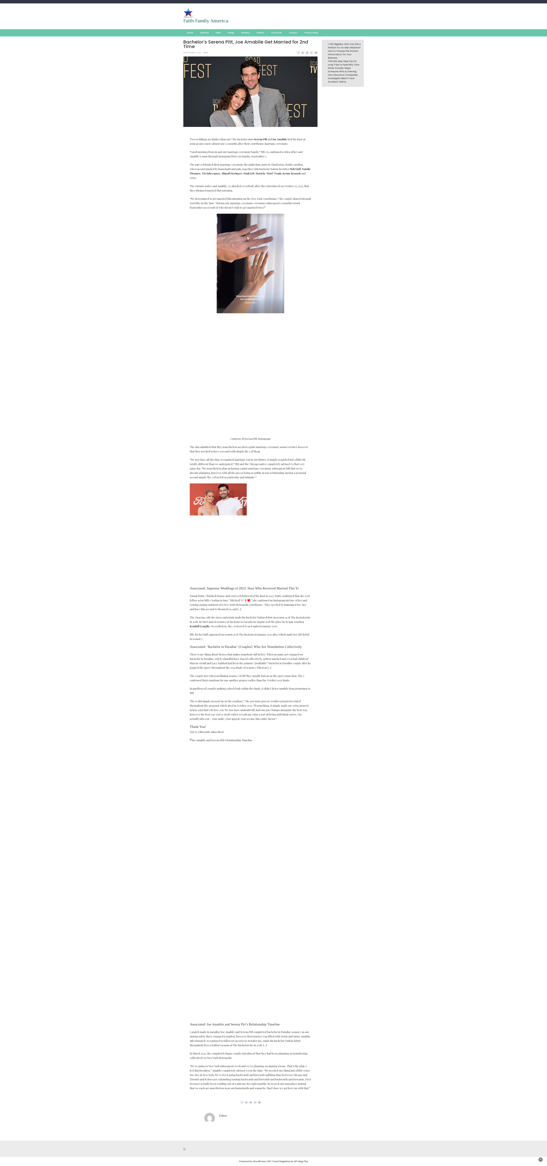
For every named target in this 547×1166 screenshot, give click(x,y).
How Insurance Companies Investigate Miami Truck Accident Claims (343, 78)
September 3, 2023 (193, 52)
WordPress (259, 1161)
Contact (293, 32)
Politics (260, 32)
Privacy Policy (312, 32)
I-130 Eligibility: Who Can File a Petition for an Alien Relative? (344, 46)
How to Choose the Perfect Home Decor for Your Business (343, 54)
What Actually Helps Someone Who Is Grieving (342, 69)
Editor (223, 1115)
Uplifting (204, 32)
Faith (218, 32)
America (245, 32)
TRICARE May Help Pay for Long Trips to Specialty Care (343, 63)
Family (231, 32)
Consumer (276, 32)
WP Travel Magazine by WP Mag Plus (287, 1161)
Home (190, 32)
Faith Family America (205, 21)
